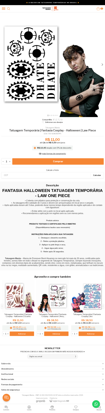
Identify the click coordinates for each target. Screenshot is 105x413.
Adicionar (22, 334)
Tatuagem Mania (52, 128)
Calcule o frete (52, 170)
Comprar (58, 161)
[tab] (48, 115)
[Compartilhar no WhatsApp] (56, 120)
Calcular (97, 175)
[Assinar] (75, 356)
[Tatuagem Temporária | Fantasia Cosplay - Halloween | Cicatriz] (18, 308)
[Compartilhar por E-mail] (61, 120)
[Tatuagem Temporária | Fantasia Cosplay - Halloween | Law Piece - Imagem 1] (52, 64)
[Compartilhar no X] (59, 120)
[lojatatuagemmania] (50, 8)
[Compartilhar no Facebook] (54, 120)
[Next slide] (102, 64)
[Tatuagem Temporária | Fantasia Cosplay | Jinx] (87, 308)
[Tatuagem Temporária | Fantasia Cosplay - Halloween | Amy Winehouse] (52, 308)
